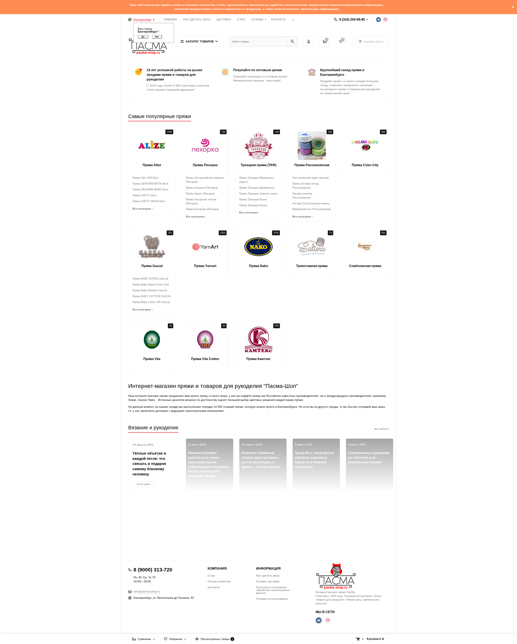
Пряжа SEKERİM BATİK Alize (150, 183)
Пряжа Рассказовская (311, 165)
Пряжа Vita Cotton (205, 359)
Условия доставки (268, 581)
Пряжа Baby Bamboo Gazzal (149, 290)
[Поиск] (292, 41)
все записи (381, 428)
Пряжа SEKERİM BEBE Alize (150, 189)
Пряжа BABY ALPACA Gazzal (150, 278)
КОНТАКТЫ (278, 19)
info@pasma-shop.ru (146, 591)
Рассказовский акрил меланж (310, 177)
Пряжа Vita (151, 359)
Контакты (214, 587)
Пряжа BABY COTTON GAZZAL (151, 296)
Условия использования (272, 598)
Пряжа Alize (152, 165)
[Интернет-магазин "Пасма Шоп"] (352, 576)
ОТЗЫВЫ (257, 19)
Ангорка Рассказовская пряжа (310, 203)
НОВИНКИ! (170, 19)
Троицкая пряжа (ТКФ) (258, 165)
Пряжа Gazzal (152, 266)
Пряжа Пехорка (205, 165)
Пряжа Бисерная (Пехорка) (202, 209)
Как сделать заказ (268, 575)
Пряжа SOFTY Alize (144, 195)
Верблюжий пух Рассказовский (311, 209)
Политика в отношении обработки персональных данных (273, 590)
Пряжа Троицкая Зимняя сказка (258, 193)
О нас (211, 575)
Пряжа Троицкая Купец (253, 205)
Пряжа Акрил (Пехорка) (200, 193)
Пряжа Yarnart (205, 266)
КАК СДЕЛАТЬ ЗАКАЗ (197, 19)
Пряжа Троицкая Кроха (253, 199)
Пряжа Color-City (365, 165)
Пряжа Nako (258, 266)
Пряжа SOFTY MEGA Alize (148, 201)
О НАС (241, 19)
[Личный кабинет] (309, 41)
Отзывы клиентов (219, 581)
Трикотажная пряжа (312, 266)
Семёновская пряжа (365, 266)
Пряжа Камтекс (258, 359)
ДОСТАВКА (224, 19)
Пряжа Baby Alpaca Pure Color (150, 284)
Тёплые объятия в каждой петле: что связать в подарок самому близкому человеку (149, 463)
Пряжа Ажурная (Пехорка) (202, 187)
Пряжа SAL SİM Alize (145, 177)
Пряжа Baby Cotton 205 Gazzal (151, 302)
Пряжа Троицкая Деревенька (256, 187)
